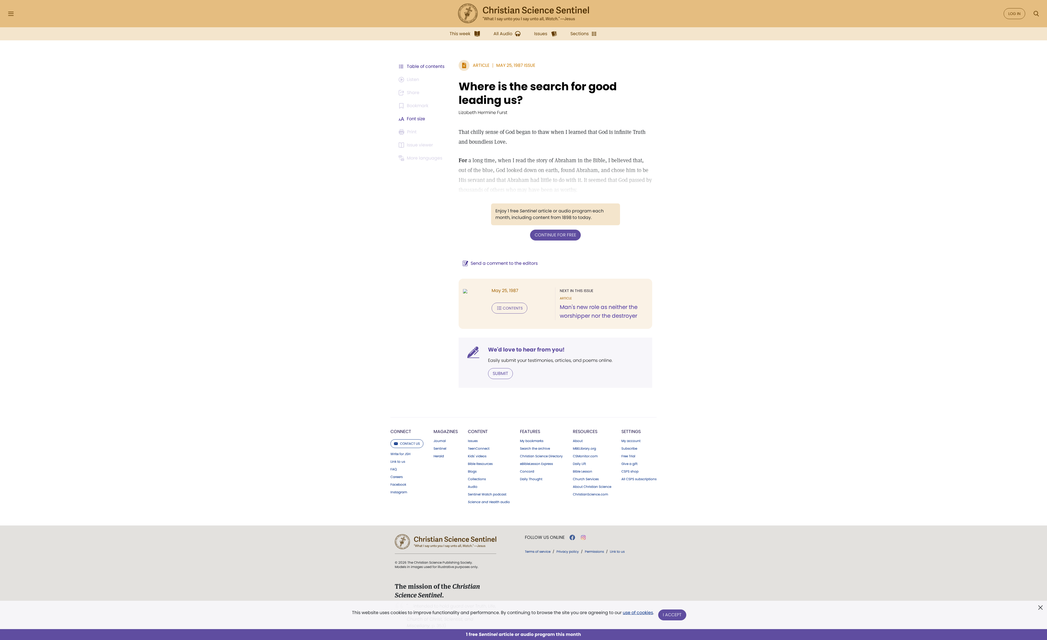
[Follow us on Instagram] (583, 537)
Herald (439, 456)
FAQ (393, 469)
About (578, 441)
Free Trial (628, 456)
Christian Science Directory (541, 456)
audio (489, 502)
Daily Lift (579, 463)
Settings (631, 431)
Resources (585, 431)
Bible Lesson (582, 471)
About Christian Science (592, 486)
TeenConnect (478, 448)
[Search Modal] (1036, 13)
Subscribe (629, 448)
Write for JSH (400, 454)
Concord (527, 471)
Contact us (410, 443)
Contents (513, 308)
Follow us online (545, 537)
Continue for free (555, 235)
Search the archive (535, 448)
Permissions (594, 551)
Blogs (472, 471)
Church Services (586, 479)
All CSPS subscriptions (639, 479)
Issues (473, 441)
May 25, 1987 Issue (515, 65)
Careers (396, 477)
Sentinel (440, 448)
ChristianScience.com (590, 494)
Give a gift (629, 463)
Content (478, 431)
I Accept (672, 615)
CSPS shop (630, 471)
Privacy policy (567, 551)
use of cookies (638, 612)
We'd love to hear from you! (526, 349)
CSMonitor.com (585, 456)
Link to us (397, 461)
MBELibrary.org (584, 448)
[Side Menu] (10, 13)
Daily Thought (531, 479)
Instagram (398, 492)
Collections (477, 479)
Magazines (446, 431)
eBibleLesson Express (536, 463)
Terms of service (537, 551)
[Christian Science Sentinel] (523, 14)
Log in (1014, 13)
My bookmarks (531, 441)
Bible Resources (480, 463)
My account (630, 441)
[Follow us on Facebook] (572, 537)
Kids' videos (477, 456)
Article (481, 65)
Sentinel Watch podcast (487, 494)
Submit (500, 373)
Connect (400, 431)
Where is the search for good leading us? (538, 93)
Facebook (398, 484)
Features (530, 431)
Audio (472, 486)
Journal (440, 441)
